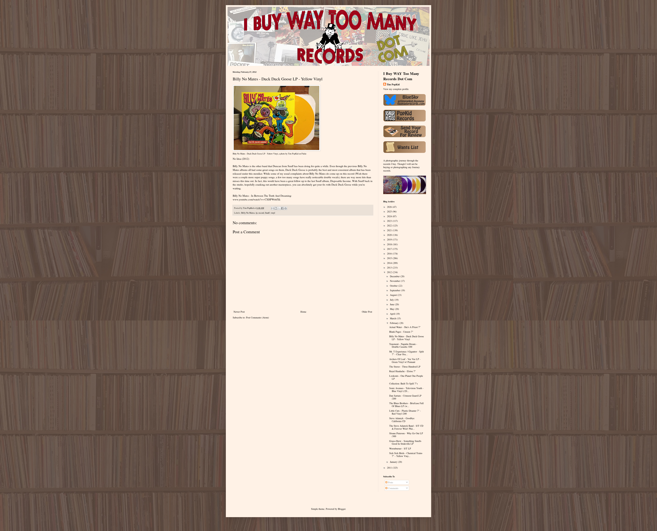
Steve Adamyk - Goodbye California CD (401, 420)
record (261, 212)
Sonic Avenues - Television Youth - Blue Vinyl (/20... (406, 389)
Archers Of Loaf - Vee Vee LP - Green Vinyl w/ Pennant (405, 360)
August (393, 295)
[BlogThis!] (276, 208)
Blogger (341, 508)
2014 (389, 263)
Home (303, 311)
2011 (389, 467)
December (395, 276)
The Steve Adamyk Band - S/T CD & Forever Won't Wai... (406, 427)
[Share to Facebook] (282, 208)
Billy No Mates (248, 212)
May (392, 309)
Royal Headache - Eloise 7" (402, 371)
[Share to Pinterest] (285, 208)
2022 (389, 225)
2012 (389, 272)
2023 (389, 220)
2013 (389, 267)
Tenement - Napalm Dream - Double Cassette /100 (403, 345)
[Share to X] (279, 208)
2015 (389, 258)
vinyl (273, 212)
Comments (392, 488)
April (393, 313)
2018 (389, 244)
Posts (390, 482)
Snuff (267, 212)
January (394, 461)
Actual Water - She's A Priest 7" (405, 327)
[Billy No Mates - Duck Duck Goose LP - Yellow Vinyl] (276, 150)
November (395, 281)
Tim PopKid (293, 153)
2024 (389, 216)
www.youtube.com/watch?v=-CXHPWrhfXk (256, 199)
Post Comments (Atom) (257, 317)
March (393, 318)
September (395, 290)
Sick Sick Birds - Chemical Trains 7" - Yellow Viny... (405, 454)
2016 (389, 253)
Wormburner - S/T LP (400, 448)
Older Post (367, 311)
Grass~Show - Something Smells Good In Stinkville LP (405, 442)
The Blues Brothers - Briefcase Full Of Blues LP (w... (406, 405)
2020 (389, 235)
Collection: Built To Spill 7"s (403, 383)
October (394, 285)
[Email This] (272, 208)
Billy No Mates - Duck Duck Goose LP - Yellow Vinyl (255, 153)
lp (256, 212)
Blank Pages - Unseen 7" (401, 331)
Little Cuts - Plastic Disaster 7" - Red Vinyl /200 (405, 412)
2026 (389, 206)
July (392, 299)
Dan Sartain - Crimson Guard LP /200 (405, 397)
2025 (389, 211)
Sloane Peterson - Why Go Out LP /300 (406, 435)
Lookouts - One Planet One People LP (406, 377)
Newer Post (239, 311)
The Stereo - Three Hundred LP (404, 366)
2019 (389, 239)
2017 (389, 249)
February (394, 323)
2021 (389, 230)
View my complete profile (396, 89)
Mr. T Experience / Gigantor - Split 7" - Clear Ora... (406, 353)
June (392, 304)
